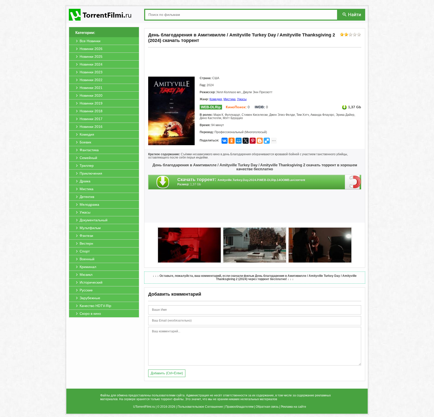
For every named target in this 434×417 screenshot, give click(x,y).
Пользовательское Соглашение (200, 406)
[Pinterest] (253, 141)
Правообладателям (239, 406)
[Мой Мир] (239, 141)
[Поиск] (352, 14)
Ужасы (242, 99)
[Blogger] (260, 141)
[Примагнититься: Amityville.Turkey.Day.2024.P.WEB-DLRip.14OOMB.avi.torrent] (353, 182)
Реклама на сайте (293, 406)
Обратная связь (267, 406)
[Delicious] (267, 141)
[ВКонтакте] (225, 141)
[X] (246, 141)
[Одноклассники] (232, 141)
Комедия (215, 99)
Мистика (230, 99)
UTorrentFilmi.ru (144, 406)
